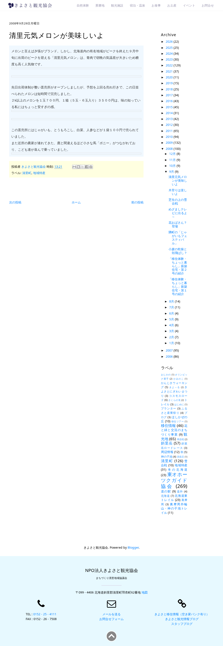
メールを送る (111, 614)
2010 (170, 137)
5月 (172, 319)
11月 (173, 160)
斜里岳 (167, 443)
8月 (172, 301)
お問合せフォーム (111, 619)
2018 (170, 89)
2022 (170, 65)
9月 (172, 171)
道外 (180, 491)
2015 (170, 107)
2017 (170, 95)
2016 (170, 101)
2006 (170, 356)
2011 (170, 131)
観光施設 (117, 5)
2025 (170, 48)
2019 (170, 83)
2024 (170, 53)
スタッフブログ (182, 624)
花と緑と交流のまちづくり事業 (174, 430)
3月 (172, 331)
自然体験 (83, 5)
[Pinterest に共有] (91, 167)
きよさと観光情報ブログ (182, 619)
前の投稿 (137, 202)
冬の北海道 (177, 469)
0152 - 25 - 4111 (44, 614)
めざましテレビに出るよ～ (178, 213)
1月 (172, 343)
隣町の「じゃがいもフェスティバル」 (178, 237)
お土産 (171, 5)
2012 (170, 125)
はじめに (179, 404)
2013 (170, 119)
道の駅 (166, 491)
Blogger (133, 547)
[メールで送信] (74, 167)
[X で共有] (82, 167)
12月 (173, 154)
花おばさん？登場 (178, 224)
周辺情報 (167, 452)
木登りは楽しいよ (178, 192)
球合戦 (180, 439)
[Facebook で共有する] (86, 167)
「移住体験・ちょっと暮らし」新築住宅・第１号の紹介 (178, 286)
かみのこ (178, 378)
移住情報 (168, 425)
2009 (170, 142)
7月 (172, 307)
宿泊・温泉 (137, 5)
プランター (168, 408)
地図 (145, 592)
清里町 (26, 173)
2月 (172, 337)
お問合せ (208, 5)
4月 (172, 325)
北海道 (165, 496)
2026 (170, 41)
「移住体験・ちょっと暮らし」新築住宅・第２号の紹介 (178, 266)
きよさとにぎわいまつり (174, 391)
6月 (172, 313)
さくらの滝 (174, 400)
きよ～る (174, 387)
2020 (170, 77)
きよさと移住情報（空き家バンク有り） (181, 614)
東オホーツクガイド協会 (174, 480)
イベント (189, 5)
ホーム (76, 202)
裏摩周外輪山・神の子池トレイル (174, 508)
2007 (170, 350)
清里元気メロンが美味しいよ (178, 180)
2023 (170, 59)
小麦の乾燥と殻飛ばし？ (178, 251)
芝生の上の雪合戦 (178, 201)
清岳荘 (180, 456)
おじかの (166, 374)
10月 (173, 166)
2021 (170, 71)
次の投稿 (15, 202)
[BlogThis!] (78, 167)
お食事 (156, 5)
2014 (170, 113)
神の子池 (166, 456)
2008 (170, 149)
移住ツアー (177, 421)
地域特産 (39, 173)
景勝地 (100, 5)
